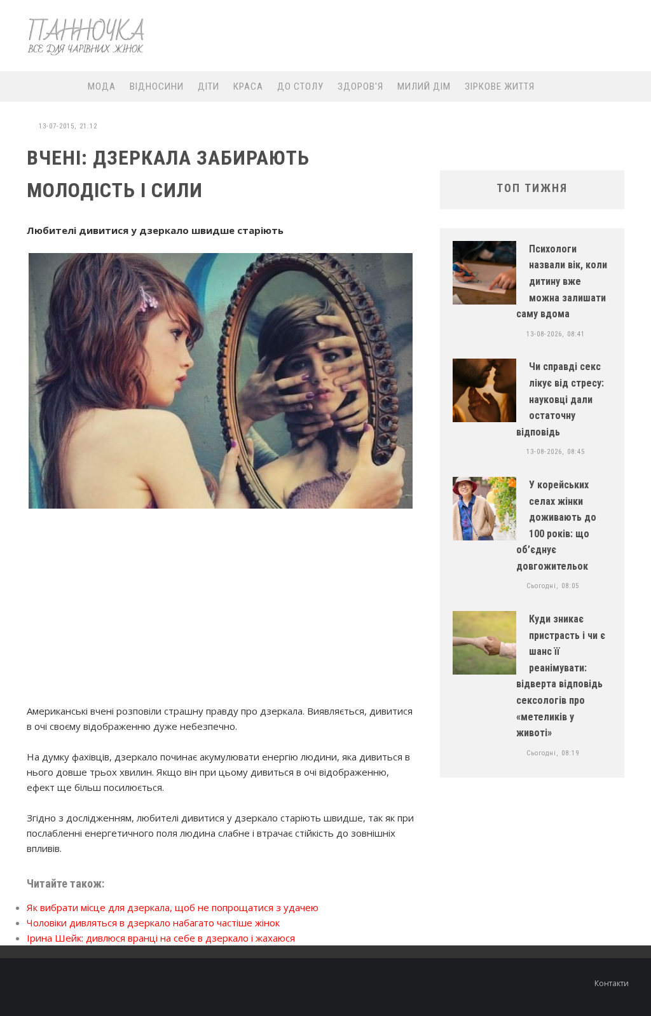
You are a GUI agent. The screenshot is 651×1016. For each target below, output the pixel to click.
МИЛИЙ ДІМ (424, 86)
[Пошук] (628, 86)
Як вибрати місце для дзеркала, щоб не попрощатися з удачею (173, 907)
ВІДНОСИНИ (157, 86)
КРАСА (248, 86)
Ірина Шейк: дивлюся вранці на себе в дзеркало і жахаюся (161, 937)
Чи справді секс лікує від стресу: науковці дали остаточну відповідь (560, 398)
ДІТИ (208, 86)
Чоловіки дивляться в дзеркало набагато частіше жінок (153, 922)
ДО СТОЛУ (300, 86)
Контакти (611, 983)
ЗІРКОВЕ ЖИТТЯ (500, 86)
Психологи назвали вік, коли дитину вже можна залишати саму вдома (561, 281)
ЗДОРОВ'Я (360, 86)
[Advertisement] (405, 36)
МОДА (102, 86)
